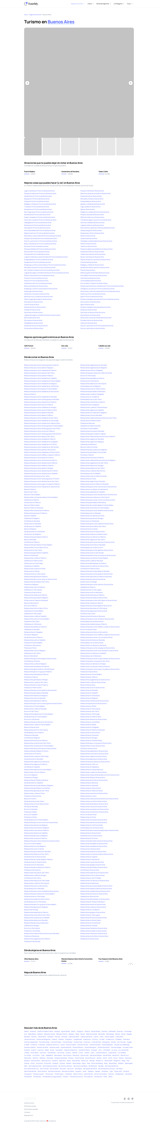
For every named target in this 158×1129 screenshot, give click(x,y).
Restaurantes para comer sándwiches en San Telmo (41, 481)
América (87, 1031)
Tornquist (126, 1071)
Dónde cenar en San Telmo (33, 550)
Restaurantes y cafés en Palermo (35, 558)
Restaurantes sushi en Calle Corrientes (93, 476)
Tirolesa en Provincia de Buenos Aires (36, 207)
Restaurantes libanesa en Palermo (35, 701)
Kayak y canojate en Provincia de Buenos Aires (39, 217)
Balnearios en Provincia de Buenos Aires (37, 225)
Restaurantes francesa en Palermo (92, 458)
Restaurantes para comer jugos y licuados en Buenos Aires (99, 669)
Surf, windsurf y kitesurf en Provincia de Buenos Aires (42, 270)
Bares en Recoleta (30, 540)
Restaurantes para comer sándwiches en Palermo (40, 463)
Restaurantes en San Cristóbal (90, 878)
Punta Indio (47, 1063)
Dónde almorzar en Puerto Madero (35, 717)
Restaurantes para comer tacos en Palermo (38, 405)
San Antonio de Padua (80, 1066)
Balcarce (40, 1034)
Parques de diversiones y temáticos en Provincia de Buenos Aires (102, 286)
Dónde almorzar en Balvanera (34, 865)
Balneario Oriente (61, 1034)
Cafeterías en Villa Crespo (32, 614)
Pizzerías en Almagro (31, 777)
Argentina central (77, 4)
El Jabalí (26, 1045)
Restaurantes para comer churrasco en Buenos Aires (98, 555)
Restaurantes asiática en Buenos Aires (93, 852)
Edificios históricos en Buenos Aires (92, 217)
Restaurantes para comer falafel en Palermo (39, 465)
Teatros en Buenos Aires (88, 246)
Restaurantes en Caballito (89, 693)
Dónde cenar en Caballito (32, 526)
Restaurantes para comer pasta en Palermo (38, 376)
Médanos (43, 1058)
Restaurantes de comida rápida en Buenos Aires (96, 886)
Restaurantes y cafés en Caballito (35, 616)
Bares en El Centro (30, 799)
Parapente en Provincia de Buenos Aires (37, 262)
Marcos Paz (27, 1058)
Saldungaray (129, 1063)
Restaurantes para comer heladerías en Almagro (40, 407)
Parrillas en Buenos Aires (88, 748)
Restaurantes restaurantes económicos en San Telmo (98, 418)
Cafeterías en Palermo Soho (33, 561)
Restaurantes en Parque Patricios (91, 770)
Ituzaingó (94, 1050)
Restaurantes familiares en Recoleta (92, 640)
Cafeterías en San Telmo (32, 653)
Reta (88, 1063)
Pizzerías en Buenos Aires (32, 592)
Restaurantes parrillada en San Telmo (36, 582)
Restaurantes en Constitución (90, 923)
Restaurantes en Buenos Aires (90, 788)
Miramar (71, 1058)
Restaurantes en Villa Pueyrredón (91, 825)
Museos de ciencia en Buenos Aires (36, 326)
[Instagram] (128, 1098)
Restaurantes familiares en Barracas (92, 616)
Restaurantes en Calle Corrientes (91, 791)
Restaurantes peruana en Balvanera (36, 923)
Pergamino (117, 1061)
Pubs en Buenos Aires (87, 270)
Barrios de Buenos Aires (32, 318)
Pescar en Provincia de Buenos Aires (36, 281)
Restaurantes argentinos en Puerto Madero (38, 714)
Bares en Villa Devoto (31, 555)
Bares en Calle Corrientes (88, 447)
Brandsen (27, 1037)
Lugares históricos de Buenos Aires (92, 225)
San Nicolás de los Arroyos (106, 1069)
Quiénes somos (29, 1103)
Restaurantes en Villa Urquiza (90, 709)
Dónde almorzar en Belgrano (89, 405)
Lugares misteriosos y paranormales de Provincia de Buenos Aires (46, 257)
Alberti (73, 1031)
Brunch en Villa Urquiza (32, 928)
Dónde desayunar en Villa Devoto (35, 902)
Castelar (61, 1039)
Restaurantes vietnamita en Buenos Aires (94, 812)
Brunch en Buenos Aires (88, 629)
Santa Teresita (42, 1071)
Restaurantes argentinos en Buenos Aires (94, 873)
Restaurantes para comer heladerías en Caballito (40, 378)
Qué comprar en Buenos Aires (90, 302)
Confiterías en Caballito (32, 767)
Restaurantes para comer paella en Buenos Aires (40, 690)
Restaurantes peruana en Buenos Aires (93, 703)
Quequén (55, 1063)
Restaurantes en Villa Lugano (90, 915)
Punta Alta (39, 1063)
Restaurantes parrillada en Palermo (36, 537)
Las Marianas (51, 1053)
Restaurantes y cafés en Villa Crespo (36, 756)
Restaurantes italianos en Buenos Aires (93, 719)
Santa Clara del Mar (30, 1071)
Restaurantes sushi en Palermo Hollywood (94, 484)
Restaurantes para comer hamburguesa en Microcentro (42, 434)
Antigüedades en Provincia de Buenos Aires (38, 260)
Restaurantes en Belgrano (89, 698)
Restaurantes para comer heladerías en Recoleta (40, 397)
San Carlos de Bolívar (111, 1066)
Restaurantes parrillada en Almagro (36, 680)
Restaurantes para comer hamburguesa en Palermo (41, 365)
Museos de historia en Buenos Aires (92, 252)
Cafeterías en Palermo (31, 500)
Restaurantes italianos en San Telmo (36, 854)
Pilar (128, 1061)
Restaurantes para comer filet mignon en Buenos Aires (98, 600)
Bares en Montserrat (31, 656)
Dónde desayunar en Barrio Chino (91, 547)
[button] (130, 83)
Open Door (62, 1061)
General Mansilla (66, 1047)
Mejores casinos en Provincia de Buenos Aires (39, 233)
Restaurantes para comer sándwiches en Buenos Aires (98, 495)
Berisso (117, 1034)
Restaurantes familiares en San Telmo (37, 476)
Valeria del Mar (88, 1074)
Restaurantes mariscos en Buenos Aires (93, 807)
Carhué (96, 1037)
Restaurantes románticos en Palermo (36, 510)
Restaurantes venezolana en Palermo (36, 666)
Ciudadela (118, 1039)
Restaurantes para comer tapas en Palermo (38, 415)
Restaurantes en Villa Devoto (90, 696)
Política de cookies (30, 1106)
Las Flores (43, 1053)
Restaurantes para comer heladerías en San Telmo (41, 418)
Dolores (113, 1042)
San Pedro (119, 1069)
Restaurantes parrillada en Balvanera (92, 391)
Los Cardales (122, 1053)
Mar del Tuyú (125, 1055)
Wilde (105, 1077)
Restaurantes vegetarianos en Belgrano (93, 368)
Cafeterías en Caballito (31, 566)
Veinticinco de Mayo (100, 1074)
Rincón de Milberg (97, 1063)
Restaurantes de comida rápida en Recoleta (94, 571)
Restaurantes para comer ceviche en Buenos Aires (41, 822)
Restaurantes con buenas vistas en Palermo (95, 666)
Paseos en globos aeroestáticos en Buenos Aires (96, 249)
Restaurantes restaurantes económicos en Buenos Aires (99, 799)
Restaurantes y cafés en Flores (34, 793)
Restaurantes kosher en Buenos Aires (93, 904)
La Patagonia (118, 4)
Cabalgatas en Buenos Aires (33, 323)
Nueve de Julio (46, 1061)
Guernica (40, 1050)
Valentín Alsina (78, 1074)
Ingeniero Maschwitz (70, 1050)
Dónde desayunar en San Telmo (91, 399)
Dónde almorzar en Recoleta (33, 759)
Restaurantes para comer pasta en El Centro (39, 458)
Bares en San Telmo (30, 492)
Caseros (54, 1039)
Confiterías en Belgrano (32, 738)
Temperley (104, 1071)
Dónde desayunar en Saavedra (90, 513)
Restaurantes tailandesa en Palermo (36, 674)
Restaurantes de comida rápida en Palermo (38, 859)
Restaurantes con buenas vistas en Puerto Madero (41, 497)
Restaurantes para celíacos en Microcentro (38, 722)
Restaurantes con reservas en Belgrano (93, 413)
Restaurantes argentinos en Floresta (92, 481)
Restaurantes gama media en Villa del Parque (39, 669)
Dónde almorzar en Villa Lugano (90, 590)
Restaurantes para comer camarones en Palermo (40, 460)
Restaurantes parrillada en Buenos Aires (93, 598)
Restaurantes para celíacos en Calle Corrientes (96, 373)
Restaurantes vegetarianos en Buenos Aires (95, 680)
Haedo (47, 1050)
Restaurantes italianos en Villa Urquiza (93, 384)
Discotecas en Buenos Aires (33, 302)
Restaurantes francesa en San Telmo (36, 873)
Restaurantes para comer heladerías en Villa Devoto (41, 386)
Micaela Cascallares (60, 1058)
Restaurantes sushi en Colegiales (91, 370)
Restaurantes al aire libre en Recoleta (92, 545)
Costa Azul (86, 1042)
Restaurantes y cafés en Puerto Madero (37, 725)
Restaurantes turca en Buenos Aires (92, 875)
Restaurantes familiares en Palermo (92, 595)
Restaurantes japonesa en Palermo (36, 577)
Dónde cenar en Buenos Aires (90, 849)
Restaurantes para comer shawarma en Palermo (40, 402)
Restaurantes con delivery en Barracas (93, 645)
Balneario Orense (49, 1034)
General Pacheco (78, 1047)
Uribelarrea (68, 1074)
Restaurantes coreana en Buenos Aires (93, 772)
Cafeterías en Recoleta (31, 629)
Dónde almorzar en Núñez (89, 529)
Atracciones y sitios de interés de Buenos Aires (95, 318)
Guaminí (33, 1050)
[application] (84, 3)
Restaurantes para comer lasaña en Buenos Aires (96, 524)
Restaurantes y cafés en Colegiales (92, 394)
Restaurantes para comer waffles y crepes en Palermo (42, 455)
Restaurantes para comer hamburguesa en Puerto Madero (43, 426)
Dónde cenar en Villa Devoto (89, 521)
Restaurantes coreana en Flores (34, 569)
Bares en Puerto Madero (32, 495)
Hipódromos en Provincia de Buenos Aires (38, 196)
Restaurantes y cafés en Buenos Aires (93, 682)
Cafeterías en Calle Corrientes (90, 426)
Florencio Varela (71, 1045)
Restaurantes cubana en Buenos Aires (93, 907)
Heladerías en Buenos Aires (89, 896)
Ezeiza (63, 1045)
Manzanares (58, 1055)
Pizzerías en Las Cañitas (32, 931)
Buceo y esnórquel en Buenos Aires (92, 257)
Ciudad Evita (110, 1039)
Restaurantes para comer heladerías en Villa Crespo (41, 421)
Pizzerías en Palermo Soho (33, 688)
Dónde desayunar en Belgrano (90, 386)
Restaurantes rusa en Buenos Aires (92, 862)
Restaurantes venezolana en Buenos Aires (94, 809)
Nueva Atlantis (35, 1061)
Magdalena (49, 1055)
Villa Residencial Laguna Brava (51, 1077)
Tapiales (97, 1071)
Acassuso (33, 1031)
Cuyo (129, 4)
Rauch (84, 1063)
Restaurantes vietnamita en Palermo (92, 402)
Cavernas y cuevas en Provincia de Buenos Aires (40, 220)
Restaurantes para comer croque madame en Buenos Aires (100, 659)
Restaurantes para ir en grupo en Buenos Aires (95, 743)
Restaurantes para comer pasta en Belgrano (38, 368)
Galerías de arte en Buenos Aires (35, 307)
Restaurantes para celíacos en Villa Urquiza (94, 497)
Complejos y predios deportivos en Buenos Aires (96, 241)
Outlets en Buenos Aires (32, 310)
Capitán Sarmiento (86, 1037)
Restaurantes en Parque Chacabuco (92, 902)
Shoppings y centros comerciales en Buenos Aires (40, 289)
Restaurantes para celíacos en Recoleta (37, 852)
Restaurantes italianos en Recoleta (36, 920)
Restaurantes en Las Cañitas (90, 722)
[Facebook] (124, 1098)
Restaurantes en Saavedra (89, 785)
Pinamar (26, 1063)
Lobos (92, 1053)
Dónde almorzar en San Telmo (34, 801)
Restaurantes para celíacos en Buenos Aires (95, 762)
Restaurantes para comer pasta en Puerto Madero (40, 389)
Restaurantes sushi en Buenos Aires (92, 532)
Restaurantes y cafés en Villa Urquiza (36, 883)
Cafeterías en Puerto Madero (33, 611)
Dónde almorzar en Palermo (33, 637)
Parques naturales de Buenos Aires (92, 215)
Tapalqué (91, 1071)
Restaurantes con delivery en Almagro (93, 664)
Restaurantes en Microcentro (90, 733)
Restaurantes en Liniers (88, 796)
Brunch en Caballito (30, 815)
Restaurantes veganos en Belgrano (92, 442)
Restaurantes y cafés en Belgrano (35, 664)
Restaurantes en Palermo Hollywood (92, 730)
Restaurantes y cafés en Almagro (35, 875)
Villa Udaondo (88, 1077)
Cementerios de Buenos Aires (90, 278)
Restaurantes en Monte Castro (90, 920)
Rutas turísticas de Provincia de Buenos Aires (39, 275)
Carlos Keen (119, 1037)
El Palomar (34, 1045)
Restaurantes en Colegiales (33, 632)
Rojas (106, 1063)
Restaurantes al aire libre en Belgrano (36, 828)
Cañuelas (64, 1037)
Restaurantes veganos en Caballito (92, 410)
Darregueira (106, 1042)
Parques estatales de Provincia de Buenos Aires (40, 249)
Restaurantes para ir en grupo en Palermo (38, 672)
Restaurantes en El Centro (89, 838)
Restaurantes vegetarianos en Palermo (37, 939)
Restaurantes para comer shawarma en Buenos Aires (42, 841)
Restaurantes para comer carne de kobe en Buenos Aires (99, 651)
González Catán (128, 1047)
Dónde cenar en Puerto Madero (34, 706)
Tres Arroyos (49, 1074)
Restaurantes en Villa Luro (89, 764)
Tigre (111, 1071)
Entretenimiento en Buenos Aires (91, 320)
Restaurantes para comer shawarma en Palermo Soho (42, 423)
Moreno (99, 1058)
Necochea (128, 1058)
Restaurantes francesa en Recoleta (92, 431)
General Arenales (95, 1045)
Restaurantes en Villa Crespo (90, 714)
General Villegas (116, 1047)
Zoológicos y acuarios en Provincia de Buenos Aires (97, 289)
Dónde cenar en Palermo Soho (90, 421)
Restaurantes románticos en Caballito (36, 918)
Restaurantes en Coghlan (89, 857)
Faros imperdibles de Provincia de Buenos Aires (39, 230)
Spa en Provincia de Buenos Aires (91, 297)
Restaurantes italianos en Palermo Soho (93, 534)
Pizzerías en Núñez (30, 817)
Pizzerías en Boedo (30, 812)
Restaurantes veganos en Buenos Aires (93, 756)
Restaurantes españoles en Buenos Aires (94, 751)
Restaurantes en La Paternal (89, 910)
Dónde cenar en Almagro (88, 582)
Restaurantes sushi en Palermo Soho (92, 389)
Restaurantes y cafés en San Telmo (36, 682)
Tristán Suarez (59, 1074)
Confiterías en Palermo (32, 542)
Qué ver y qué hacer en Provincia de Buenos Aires (40, 241)
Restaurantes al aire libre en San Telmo (37, 915)
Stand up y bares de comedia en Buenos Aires (95, 193)
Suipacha (78, 1071)
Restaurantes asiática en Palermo (35, 627)
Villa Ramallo (37, 1077)
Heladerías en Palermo (87, 587)
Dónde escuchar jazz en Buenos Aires (36, 294)
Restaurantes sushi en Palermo (34, 587)
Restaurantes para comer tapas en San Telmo (39, 436)
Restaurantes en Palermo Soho (90, 717)
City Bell (102, 1039)
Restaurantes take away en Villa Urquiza (93, 608)
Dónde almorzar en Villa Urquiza (34, 574)
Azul (25, 1034)
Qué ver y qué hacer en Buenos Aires (92, 328)
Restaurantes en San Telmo (89, 711)
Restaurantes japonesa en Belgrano (36, 907)
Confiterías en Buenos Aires (89, 870)
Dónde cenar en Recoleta (32, 524)
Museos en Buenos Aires (88, 310)
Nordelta (27, 1061)
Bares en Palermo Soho (32, 505)
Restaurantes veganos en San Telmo (92, 540)
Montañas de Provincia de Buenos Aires (37, 215)
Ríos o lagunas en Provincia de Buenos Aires (38, 212)
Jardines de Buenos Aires (88, 238)
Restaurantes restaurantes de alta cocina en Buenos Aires (99, 775)
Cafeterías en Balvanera (88, 444)
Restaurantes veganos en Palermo (35, 764)
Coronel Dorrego (44, 1042)
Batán (77, 1034)
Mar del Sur (115, 1055)
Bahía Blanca (32, 1034)
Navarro (121, 1058)
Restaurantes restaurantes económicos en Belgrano (97, 460)
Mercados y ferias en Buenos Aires (91, 199)
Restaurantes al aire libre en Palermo (36, 830)
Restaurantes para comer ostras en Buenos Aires (96, 584)
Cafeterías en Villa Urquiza (33, 590)
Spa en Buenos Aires (87, 305)
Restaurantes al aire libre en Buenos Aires (94, 754)
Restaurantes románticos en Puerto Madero (38, 746)
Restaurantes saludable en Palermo (92, 378)
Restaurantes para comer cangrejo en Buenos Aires (97, 648)
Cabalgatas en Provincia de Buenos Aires (37, 223)
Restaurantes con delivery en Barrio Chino (94, 566)
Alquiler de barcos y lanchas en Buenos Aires (95, 260)
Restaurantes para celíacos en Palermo (37, 867)
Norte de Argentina (102, 4)
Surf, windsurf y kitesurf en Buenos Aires (93, 283)
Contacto (27, 1112)
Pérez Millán (108, 1061)
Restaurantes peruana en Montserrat (92, 579)
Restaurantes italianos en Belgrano (36, 696)
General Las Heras (42, 1047)
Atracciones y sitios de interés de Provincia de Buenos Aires (100, 291)
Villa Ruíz (65, 1077)
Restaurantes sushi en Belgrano (35, 651)
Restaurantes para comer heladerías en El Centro (40, 444)
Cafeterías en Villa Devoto (32, 624)
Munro (116, 1058)
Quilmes (62, 1063)
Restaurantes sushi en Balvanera (91, 592)
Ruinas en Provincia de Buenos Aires (36, 246)
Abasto (26, 1031)
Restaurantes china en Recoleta (91, 415)
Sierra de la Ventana (54, 1071)
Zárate (110, 1077)
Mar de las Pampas (96, 1055)
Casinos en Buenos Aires (88, 323)
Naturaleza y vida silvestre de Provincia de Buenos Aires (42, 236)
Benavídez (101, 1034)
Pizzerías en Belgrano (31, 584)
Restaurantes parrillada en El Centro (36, 751)
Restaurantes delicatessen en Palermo (93, 563)
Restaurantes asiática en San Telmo (92, 468)
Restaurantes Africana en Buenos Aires (93, 918)
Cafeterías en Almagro (31, 926)
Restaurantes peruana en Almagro (91, 518)
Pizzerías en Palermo (31, 677)
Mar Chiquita (67, 1055)
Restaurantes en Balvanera (89, 883)
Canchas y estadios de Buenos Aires (92, 223)
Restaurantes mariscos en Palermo (36, 740)
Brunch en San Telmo (31, 711)
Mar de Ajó (76, 1055)
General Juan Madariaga (121, 1045)
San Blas (101, 1066)
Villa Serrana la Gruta (76, 1077)
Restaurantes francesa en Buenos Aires (93, 820)
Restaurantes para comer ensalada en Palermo (39, 439)
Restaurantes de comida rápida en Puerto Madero (96, 505)
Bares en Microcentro (31, 603)
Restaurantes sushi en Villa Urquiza (36, 730)
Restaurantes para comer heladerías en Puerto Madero (42, 381)
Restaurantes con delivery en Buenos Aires (94, 881)
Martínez (35, 1058)
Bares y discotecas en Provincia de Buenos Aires (40, 244)
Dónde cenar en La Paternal (89, 397)
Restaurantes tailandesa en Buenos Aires (94, 804)
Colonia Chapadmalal (31, 1042)
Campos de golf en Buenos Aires (91, 230)
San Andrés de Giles (35, 1066)
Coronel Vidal (78, 1042)
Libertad (74, 1053)
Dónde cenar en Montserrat (89, 381)
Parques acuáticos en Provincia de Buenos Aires (40, 193)
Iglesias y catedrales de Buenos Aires (92, 204)
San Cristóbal (44, 1069)
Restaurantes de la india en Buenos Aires (94, 780)
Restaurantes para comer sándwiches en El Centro (41, 471)
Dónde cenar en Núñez (31, 571)
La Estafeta (106, 1050)
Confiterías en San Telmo (32, 878)
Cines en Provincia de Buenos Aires (36, 278)
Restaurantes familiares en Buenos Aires (94, 894)
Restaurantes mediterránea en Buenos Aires (95, 891)
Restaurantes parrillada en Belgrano (36, 598)
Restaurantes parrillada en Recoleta (36, 693)
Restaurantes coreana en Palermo (35, 838)
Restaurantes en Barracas (89, 783)
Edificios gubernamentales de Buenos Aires (94, 273)
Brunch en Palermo (30, 606)
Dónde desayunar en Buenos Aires (91, 621)
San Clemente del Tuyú (31, 1069)
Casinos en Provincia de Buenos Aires (92, 294)
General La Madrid (30, 1047)
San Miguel (78, 1069)
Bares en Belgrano (30, 529)
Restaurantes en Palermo (88, 677)
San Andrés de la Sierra (50, 1066)
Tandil (84, 1071)
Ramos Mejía (77, 1063)
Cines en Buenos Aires (31, 305)
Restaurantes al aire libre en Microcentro (94, 632)
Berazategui (110, 1034)
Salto (25, 1066)
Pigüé (123, 1061)
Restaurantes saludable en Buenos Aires (93, 844)
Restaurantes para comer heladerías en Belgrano (40, 384)
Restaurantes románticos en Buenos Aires (94, 701)
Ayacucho (120, 1031)
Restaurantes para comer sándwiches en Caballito (41, 473)
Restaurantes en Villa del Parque (91, 740)
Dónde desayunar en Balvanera (90, 656)
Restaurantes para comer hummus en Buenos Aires (97, 500)
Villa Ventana (98, 1077)
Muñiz (110, 1058)
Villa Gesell (128, 1074)
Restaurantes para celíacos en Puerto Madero (39, 894)
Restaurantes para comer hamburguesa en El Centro (41, 479)
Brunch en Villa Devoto (31, 719)
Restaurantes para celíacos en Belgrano (93, 450)
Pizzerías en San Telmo (31, 621)
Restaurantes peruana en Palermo (35, 513)
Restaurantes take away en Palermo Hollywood (96, 577)
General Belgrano (107, 1045)
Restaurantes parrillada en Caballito (36, 553)
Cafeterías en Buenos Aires (89, 939)
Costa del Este (96, 1042)
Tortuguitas (28, 1074)
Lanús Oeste (34, 1053)
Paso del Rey (76, 1061)
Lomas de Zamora (101, 1053)
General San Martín (104, 1047)
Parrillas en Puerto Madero (89, 428)
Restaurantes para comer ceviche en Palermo (39, 431)
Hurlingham (59, 1050)
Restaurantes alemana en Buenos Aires (93, 822)
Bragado (129, 1034)
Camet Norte (42, 1037)
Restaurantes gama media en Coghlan (93, 434)
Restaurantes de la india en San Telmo (93, 526)
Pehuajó (92, 1061)
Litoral (90, 4)
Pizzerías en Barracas (87, 423)
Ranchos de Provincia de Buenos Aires (37, 252)
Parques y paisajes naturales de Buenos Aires (95, 307)
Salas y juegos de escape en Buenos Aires (38, 299)
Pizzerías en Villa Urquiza (32, 645)
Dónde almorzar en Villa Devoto (34, 532)
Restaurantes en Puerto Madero (91, 674)
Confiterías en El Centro (32, 661)
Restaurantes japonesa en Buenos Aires (93, 611)
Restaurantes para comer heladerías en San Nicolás (41, 447)
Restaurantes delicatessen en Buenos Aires (95, 899)
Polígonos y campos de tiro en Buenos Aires (94, 212)
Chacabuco (68, 1039)
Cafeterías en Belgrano (32, 518)
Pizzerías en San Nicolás (32, 941)
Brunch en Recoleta (30, 809)
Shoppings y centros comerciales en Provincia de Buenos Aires (45, 265)
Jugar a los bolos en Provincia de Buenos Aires (39, 191)
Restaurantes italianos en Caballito (36, 833)
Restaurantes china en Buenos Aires (36, 804)
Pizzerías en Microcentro (32, 870)
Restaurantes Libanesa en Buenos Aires (93, 933)
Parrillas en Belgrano (31, 635)
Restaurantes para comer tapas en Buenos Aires (40, 659)
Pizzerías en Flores (30, 648)
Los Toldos (27, 1055)
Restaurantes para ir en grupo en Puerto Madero (40, 904)
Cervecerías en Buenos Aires (33, 328)
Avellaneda (112, 1031)
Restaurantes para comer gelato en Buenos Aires (96, 550)
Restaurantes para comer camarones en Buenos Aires (98, 487)
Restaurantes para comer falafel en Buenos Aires (96, 510)
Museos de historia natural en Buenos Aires (94, 267)
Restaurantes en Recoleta (89, 690)
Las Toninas (60, 1053)
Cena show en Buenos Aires (33, 312)
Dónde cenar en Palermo (32, 502)
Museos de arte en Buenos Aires (91, 196)
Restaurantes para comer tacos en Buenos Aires (40, 748)
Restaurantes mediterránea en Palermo (93, 624)
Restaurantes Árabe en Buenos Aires (92, 777)
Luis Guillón (36, 1055)
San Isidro (63, 1069)
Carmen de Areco (29, 1039)
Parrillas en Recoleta (31, 807)
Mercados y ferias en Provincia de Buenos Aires (39, 267)
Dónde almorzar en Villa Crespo (34, 896)
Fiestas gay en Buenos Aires (33, 291)
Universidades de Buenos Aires (90, 281)
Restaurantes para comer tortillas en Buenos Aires (97, 619)
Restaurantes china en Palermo (34, 772)
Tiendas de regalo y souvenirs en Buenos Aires (95, 220)
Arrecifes (104, 1031)
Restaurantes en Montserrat (89, 859)
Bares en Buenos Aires (31, 727)
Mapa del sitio (28, 1115)
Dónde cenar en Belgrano (32, 534)
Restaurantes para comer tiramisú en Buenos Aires (97, 542)
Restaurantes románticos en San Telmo (37, 743)
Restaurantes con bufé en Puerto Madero (94, 558)
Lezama (68, 1053)
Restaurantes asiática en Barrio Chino (36, 899)
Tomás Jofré (118, 1071)
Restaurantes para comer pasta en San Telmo (39, 373)
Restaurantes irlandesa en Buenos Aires (93, 846)
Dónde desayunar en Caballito (90, 473)
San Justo (70, 1069)
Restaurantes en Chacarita (89, 735)
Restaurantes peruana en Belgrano (36, 836)
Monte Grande (79, 1058)
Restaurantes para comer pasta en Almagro (38, 468)
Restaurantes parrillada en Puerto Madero (38, 545)
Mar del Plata (107, 1055)
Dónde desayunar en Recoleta (34, 889)
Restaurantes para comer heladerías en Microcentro (41, 391)
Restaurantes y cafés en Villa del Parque (93, 407)
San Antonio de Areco (65, 1066)
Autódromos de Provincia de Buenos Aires (38, 283)
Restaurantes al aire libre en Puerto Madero (94, 508)
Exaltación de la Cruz (52, 1045)
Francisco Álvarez (82, 1045)
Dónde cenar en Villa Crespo (33, 563)
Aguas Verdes (65, 1031)
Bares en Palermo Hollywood (33, 508)
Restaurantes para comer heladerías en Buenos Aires (42, 452)
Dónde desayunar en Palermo (34, 733)
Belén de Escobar (91, 1034)
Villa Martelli (28, 1077)
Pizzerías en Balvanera (31, 936)
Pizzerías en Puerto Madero (33, 643)
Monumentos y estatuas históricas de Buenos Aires (97, 228)
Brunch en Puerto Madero (32, 844)
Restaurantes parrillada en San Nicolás (93, 452)
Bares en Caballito (30, 516)
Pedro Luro (84, 1061)
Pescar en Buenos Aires (88, 244)
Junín (100, 1050)
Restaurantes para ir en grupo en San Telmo (95, 661)
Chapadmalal (78, 1039)
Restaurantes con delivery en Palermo (93, 537)
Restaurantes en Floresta (88, 926)
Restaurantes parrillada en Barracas (36, 780)
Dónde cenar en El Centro (32, 754)
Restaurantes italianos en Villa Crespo (36, 881)
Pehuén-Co (99, 1061)
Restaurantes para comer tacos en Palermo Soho (40, 410)
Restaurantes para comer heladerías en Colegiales (41, 442)
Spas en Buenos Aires (87, 209)
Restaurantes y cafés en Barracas (91, 561)
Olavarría (55, 1061)
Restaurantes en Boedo (88, 725)
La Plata (26, 1053)
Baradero (71, 1034)
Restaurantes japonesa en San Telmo (36, 791)
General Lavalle (54, 1047)
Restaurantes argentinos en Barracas (36, 762)
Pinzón (33, 1063)
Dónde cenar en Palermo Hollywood (36, 600)
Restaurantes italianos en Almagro (92, 465)
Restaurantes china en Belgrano (35, 846)
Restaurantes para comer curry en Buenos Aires (96, 637)
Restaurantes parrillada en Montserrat (93, 502)
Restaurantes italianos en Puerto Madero (37, 770)
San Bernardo (93, 1066)
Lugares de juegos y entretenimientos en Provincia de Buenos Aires (46, 273)
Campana (50, 1037)
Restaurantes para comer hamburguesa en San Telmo (42, 428)
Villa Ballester (119, 1074)
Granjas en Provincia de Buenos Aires (36, 201)
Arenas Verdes (95, 1031)
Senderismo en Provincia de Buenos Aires (38, 209)
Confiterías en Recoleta (32, 521)
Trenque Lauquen (38, 1074)
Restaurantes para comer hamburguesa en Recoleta (41, 399)
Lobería (86, 1053)
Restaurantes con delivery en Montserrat (94, 489)
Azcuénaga (127, 1031)
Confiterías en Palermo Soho (90, 569)
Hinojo (52, 1050)
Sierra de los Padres (68, 1071)
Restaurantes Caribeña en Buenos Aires (93, 928)
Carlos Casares (109, 1037)
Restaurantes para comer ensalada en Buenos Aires (41, 891)
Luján (43, 1055)
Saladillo (121, 1063)
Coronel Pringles (56, 1042)
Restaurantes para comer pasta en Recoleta (38, 413)
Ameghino (80, 1031)
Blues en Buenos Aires (87, 236)
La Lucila (114, 1050)
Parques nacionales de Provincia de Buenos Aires (40, 238)
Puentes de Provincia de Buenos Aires (36, 254)
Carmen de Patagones (43, 1039)
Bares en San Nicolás (31, 910)
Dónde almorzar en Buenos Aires (35, 857)
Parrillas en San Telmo (87, 614)
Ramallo (68, 1063)
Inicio (26, 15)
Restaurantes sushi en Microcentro (36, 886)
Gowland (27, 1050)
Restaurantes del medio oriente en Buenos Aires (96, 841)
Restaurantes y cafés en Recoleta (35, 709)
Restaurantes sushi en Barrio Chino (36, 608)
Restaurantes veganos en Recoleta (92, 439)
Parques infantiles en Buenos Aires (92, 191)
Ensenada (41, 1045)
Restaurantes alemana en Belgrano (36, 825)
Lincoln (80, 1053)
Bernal (123, 1034)
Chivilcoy (95, 1039)
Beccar (83, 1034)
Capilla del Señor (74, 1037)
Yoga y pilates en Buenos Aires (90, 207)
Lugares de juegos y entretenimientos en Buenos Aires (42, 315)
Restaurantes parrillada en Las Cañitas (37, 788)
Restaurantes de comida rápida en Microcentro (96, 606)
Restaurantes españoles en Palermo (36, 912)
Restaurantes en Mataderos (89, 767)
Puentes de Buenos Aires (88, 262)
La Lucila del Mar (123, 1050)
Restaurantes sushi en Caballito (34, 640)
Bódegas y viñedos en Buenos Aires (92, 265)
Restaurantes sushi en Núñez (34, 849)
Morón (105, 1058)
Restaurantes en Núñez (88, 706)
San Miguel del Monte (90, 1069)
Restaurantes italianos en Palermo (35, 595)
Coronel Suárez (67, 1042)
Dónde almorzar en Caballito (33, 783)
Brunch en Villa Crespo (88, 376)
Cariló (101, 1037)
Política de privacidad (31, 1109)
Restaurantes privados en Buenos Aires (93, 931)
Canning (57, 1037)
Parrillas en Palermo (87, 455)
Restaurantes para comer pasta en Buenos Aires (96, 574)
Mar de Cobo (85, 1055)
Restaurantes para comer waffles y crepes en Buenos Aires (100, 627)
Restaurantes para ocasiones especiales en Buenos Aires (99, 830)
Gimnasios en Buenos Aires (33, 320)
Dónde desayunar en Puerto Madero (36, 820)
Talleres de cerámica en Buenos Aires (92, 254)
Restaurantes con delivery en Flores (92, 516)
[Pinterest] (132, 1098)
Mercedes (50, 1058)
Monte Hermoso (90, 1058)
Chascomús (87, 1039)
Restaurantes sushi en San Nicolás (92, 553)
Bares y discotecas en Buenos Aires (36, 286)
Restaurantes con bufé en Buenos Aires (93, 801)
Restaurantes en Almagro (88, 738)
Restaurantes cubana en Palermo (91, 603)
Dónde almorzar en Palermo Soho (35, 862)
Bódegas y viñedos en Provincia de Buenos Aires (40, 204)
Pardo (69, 1061)
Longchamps (112, 1053)
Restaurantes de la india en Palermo (36, 685)
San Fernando (54, 1069)
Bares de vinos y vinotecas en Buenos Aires (38, 297)
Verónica (111, 1074)
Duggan (129, 1042)
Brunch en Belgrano (30, 775)
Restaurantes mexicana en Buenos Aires (94, 793)
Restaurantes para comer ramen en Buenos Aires (40, 579)
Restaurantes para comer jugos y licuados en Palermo (42, 484)
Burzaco (34, 1037)
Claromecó (126, 1039)
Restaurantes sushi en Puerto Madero (36, 619)
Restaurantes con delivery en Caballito (93, 653)
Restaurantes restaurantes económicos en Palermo (97, 436)
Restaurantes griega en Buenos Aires (92, 865)
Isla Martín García (84, 1050)
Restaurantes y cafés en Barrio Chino (92, 471)
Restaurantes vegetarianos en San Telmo (94, 463)
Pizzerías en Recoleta (31, 735)
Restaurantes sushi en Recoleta (34, 698)
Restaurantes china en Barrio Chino (36, 547)
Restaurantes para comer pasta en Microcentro (40, 450)
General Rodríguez (90, 1047)
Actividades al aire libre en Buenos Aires (93, 275)
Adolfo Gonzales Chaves (45, 1031)
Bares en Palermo (30, 394)
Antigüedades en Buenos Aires (90, 201)
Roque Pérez (113, 1063)
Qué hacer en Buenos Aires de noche (92, 312)
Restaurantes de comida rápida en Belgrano (38, 785)
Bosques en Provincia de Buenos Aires (36, 199)
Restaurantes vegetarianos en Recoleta (93, 365)
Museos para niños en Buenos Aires (92, 233)
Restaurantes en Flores (88, 479)
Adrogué (57, 1031)
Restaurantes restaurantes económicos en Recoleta (41, 933)
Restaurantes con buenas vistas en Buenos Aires (96, 854)
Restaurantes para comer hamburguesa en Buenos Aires (43, 703)
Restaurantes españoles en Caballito (92, 492)
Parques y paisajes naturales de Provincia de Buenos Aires (99, 299)
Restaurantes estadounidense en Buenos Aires (96, 889)
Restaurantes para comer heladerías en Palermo (40, 370)
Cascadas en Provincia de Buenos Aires (37, 228)
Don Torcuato (121, 1042)
